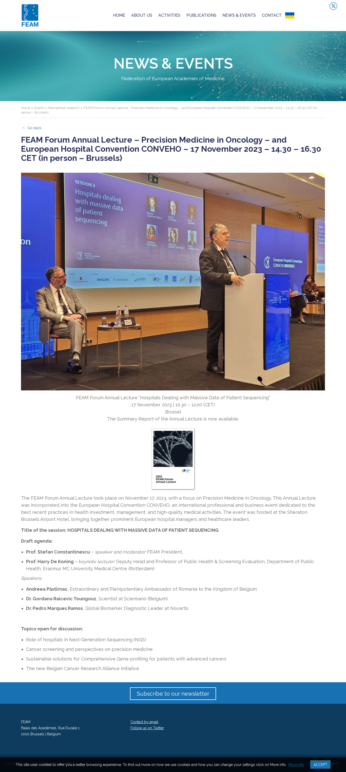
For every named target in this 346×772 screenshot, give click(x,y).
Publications (201, 15)
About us (141, 15)
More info (296, 765)
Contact (272, 15)
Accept (320, 765)
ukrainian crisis (304, 15)
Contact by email (144, 722)
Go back (34, 128)
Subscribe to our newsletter (173, 693)
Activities (169, 15)
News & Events (239, 15)
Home (119, 15)
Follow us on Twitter (147, 728)
